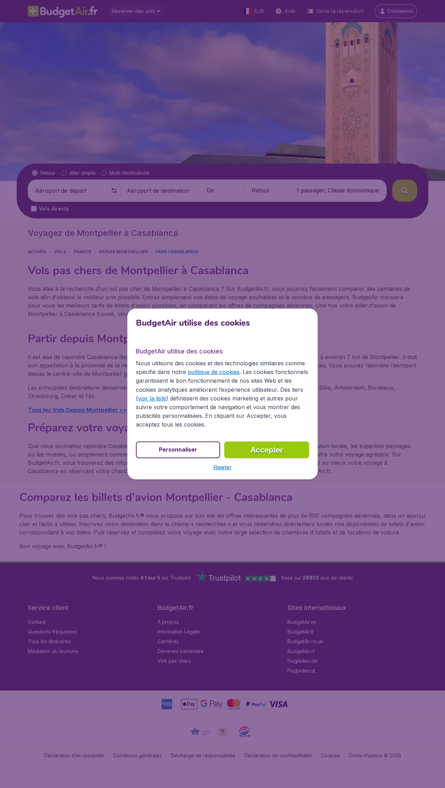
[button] (222, 467)
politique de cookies (214, 371)
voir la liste (152, 398)
